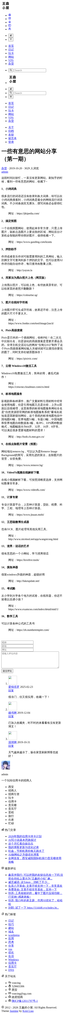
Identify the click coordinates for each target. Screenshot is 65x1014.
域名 (11, 931)
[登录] (9, 29)
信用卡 (12, 962)
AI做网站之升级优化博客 (23, 854)
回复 (11, 690)
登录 (11, 141)
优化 (11, 952)
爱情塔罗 (13, 686)
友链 (11, 134)
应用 (11, 938)
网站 (11, 56)
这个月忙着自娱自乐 (20, 843)
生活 (11, 956)
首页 (11, 45)
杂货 (11, 63)
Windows (13, 959)
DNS (11, 970)
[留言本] (9, 25)
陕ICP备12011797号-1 (25, 1000)
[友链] (9, 22)
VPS (11, 60)
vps (10, 949)
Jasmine (14, 1010)
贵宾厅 (12, 966)
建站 (11, 928)
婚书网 (12, 712)
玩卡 (11, 53)
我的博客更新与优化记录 (23, 847)
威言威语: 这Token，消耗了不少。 (29, 882)
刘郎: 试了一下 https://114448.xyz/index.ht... (33, 907)
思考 (11, 942)
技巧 (11, 924)
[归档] (9, 18)
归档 (11, 131)
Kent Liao (28, 1010)
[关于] (9, 15)
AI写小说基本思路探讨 (22, 839)
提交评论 (7, 671)
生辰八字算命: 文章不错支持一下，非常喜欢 (35, 885)
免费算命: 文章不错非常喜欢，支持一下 (32, 889)
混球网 (12, 742)
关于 (11, 127)
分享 (11, 945)
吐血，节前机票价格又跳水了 (26, 850)
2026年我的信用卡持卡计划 (25, 836)
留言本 (12, 138)
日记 (11, 49)
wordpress (14, 935)
